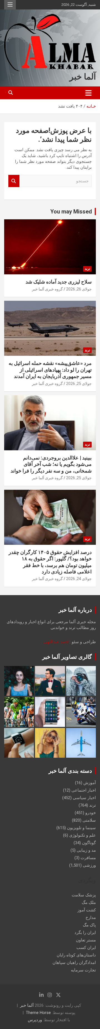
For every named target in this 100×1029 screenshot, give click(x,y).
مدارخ (91, 917)
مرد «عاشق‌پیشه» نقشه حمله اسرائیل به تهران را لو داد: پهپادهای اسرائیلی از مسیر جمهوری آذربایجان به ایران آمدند (50, 369)
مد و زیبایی (86, 850)
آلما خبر (82, 76)
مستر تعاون (86, 940)
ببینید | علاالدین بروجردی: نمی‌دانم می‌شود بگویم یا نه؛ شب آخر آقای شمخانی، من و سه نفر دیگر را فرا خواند (51, 464)
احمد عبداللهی (56, 641)
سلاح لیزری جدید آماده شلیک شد (59, 282)
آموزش (89, 782)
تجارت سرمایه (83, 970)
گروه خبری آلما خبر (47, 289)
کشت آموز (87, 910)
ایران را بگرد (85, 932)
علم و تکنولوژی (82, 835)
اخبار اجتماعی (83, 790)
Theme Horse (38, 1012)
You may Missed (71, 211)
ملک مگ (89, 902)
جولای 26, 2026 (79, 289)
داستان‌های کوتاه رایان (76, 955)
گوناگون (89, 842)
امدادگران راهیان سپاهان (74, 962)
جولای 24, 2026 (79, 578)
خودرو (90, 812)
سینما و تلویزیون (81, 827)
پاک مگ (89, 925)
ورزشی (89, 865)
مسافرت (88, 857)
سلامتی (89, 820)
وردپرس (35, 1019)
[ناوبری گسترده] (88, 92)
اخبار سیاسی (84, 797)
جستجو (13, 181)
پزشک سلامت (84, 895)
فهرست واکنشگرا (10, 4)
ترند (87, 269)
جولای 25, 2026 (79, 383)
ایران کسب (86, 947)
